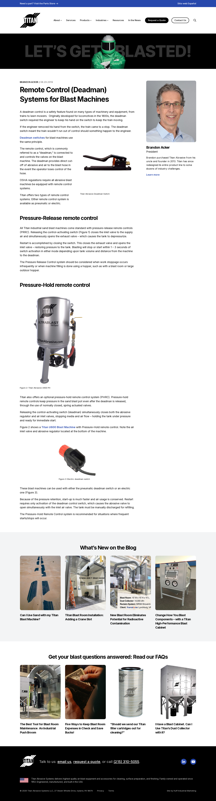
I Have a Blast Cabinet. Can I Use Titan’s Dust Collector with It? (173, 728)
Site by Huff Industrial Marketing (181, 791)
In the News (134, 20)
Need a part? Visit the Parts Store (37, 3)
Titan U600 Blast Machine (58, 427)
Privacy (100, 791)
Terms (111, 791)
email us (64, 762)
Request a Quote (157, 20)
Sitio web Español (187, 3)
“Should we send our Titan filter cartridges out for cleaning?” (127, 728)
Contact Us (180, 20)
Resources (118, 20)
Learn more (153, 174)
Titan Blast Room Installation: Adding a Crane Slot (84, 617)
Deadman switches (32, 137)
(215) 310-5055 (126, 762)
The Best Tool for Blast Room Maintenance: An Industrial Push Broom (39, 728)
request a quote (86, 762)
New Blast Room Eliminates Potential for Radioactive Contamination (128, 619)
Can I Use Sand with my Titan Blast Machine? (39, 617)
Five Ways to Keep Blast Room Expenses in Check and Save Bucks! (85, 728)
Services (71, 20)
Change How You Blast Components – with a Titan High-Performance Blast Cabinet (173, 621)
